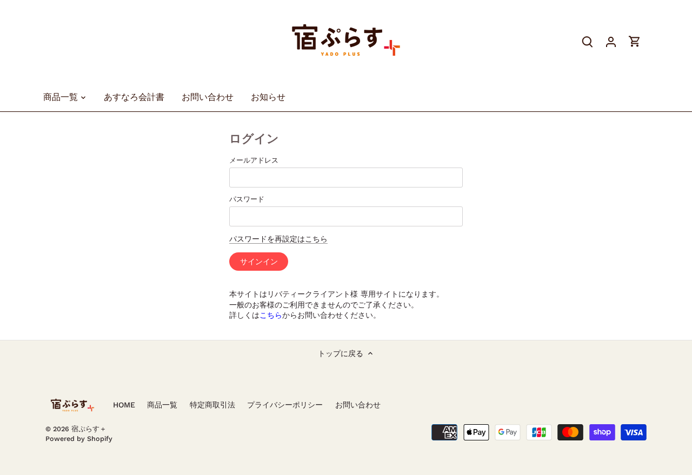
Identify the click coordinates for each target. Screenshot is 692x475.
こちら (271, 315)
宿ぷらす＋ (89, 429)
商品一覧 (162, 404)
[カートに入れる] (634, 41)
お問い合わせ (358, 404)
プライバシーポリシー (285, 404)
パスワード (246, 199)
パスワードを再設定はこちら (278, 239)
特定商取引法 (212, 404)
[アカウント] (611, 41)
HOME (124, 404)
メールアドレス (253, 160)
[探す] (587, 41)
